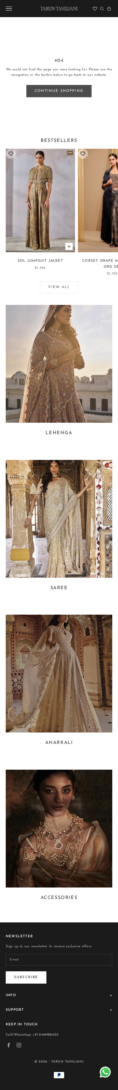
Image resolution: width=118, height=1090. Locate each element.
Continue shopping (59, 91)
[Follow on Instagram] (19, 1045)
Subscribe (26, 977)
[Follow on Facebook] (8, 1045)
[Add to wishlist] (11, 154)
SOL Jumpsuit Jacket (40, 261)
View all (59, 287)
